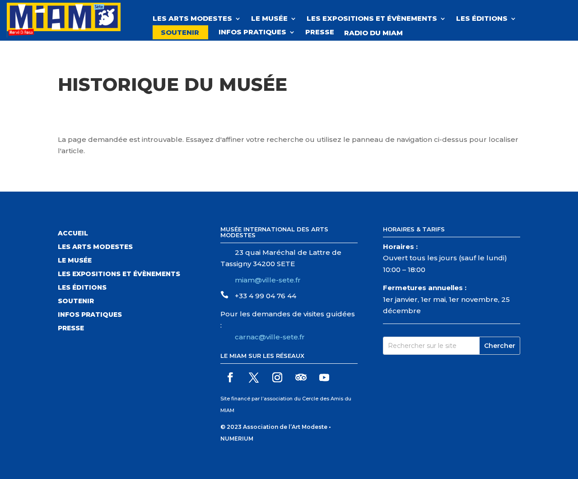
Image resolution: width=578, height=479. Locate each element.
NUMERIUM (236, 438)
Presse (319, 32)
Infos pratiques (252, 32)
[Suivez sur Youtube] (324, 377)
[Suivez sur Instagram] (277, 377)
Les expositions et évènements (372, 19)
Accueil (73, 233)
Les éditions (482, 19)
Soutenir (180, 32)
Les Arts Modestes (192, 19)
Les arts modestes (95, 247)
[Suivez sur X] (254, 377)
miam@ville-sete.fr (268, 280)
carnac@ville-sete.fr (270, 337)
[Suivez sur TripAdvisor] (301, 377)
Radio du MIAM (377, 33)
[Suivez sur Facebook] (230, 377)
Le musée (269, 19)
